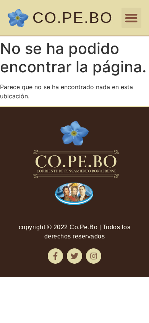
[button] (131, 18)
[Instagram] (93, 256)
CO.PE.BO (72, 17)
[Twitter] (74, 256)
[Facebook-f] (55, 256)
